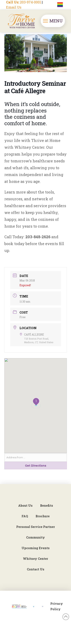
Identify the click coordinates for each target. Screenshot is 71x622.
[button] (53, 21)
